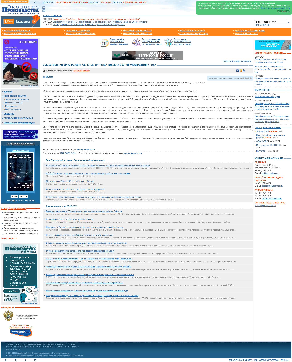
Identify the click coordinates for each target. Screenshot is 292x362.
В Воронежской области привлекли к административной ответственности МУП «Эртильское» (89, 259)
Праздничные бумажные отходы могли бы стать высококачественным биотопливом (84, 227)
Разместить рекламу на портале (237, 61)
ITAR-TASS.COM (68, 153)
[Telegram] (43, 10)
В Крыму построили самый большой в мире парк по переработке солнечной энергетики (86, 243)
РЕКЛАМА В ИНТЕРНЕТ (56, 344)
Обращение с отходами (78, 31)
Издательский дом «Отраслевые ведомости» (33, 353)
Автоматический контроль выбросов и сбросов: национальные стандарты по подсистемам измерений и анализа (98, 165)
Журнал (8, 92)
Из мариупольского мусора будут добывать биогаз (69, 219)
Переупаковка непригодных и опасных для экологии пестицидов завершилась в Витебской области (92, 295)
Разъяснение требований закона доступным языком (182, 41)
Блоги (17, 349)
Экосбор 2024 (262, 131)
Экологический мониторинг (80, 34)
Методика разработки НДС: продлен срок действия (69, 181)
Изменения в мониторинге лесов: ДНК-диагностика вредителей (75, 189)
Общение (9, 114)
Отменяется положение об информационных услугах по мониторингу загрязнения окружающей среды (93, 197)
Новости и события (15, 96)
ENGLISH (285, 360)
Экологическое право (246, 34)
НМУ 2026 (260, 151)
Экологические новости (17, 99)
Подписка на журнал (21, 143)
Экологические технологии (137, 34)
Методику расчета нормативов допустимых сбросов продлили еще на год (273, 69)
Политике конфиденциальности (275, 8)
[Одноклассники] (240, 71)
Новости (29, 347)
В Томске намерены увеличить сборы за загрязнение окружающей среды (80, 235)
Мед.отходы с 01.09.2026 (268, 145)
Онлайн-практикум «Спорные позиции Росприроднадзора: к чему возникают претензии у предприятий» (272, 106)
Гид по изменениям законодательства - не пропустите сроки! (152, 41)
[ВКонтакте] (43, 7)
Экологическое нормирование (19, 34)
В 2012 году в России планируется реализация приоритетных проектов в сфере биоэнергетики (90, 274)
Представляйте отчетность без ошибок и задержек (119, 41)
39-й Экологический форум (267, 96)
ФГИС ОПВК (262, 141)
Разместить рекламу (29, 86)
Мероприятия (11, 106)
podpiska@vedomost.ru (272, 186)
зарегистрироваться (85, 149)
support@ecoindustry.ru (265, 206)
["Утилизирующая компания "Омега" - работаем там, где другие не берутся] (147, 55)
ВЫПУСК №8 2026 (20, 151)
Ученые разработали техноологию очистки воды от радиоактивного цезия (80, 251)
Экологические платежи (192, 31)
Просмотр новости (81, 71)
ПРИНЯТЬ (283, 11)
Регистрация (23, 21)
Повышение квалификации (19, 123)
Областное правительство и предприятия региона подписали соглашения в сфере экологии (88, 267)
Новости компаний (13, 103)
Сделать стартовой (269, 360)
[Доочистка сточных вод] (273, 45)
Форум (9, 349)
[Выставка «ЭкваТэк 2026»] (20, 134)
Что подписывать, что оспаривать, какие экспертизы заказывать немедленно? (89, 24)
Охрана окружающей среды (193, 34)
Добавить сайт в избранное (243, 360)
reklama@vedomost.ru (272, 198)
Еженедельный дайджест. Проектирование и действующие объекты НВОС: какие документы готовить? (100, 22)
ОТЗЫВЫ (94, 2)
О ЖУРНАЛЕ (48, 2)
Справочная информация (18, 118)
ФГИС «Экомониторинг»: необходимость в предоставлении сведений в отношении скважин (88, 173)
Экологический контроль (16, 31)
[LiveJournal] (244, 71)
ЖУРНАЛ (9, 344)
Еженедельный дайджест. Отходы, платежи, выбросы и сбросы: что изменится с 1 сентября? (96, 19)
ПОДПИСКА (20, 344)
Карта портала (263, 25)
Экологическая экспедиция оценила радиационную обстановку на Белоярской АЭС (84, 282)
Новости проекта (52, 15)
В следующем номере (13, 208)
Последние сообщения (268, 127)
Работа (75, 347)
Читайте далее (8, 238)
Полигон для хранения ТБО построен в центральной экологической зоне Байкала (84, 211)
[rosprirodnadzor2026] (20, 61)
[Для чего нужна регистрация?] (34, 21)
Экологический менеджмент (250, 31)
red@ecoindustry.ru (270, 173)
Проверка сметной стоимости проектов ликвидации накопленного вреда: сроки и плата (273, 81)
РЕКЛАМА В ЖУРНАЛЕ (36, 344)
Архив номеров (15, 200)
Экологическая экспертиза (137, 31)
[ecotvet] (20, 272)
